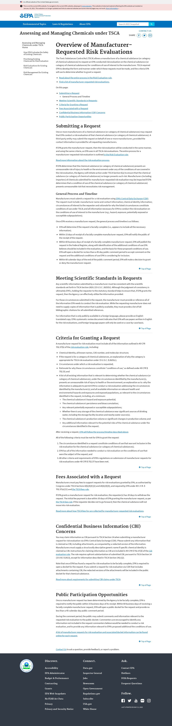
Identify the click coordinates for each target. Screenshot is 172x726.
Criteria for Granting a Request (73, 104)
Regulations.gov (91, 694)
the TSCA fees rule (80, 489)
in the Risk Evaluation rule (116, 154)
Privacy (49, 704)
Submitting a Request (69, 93)
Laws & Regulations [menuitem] (63, 24)
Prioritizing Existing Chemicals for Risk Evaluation (36, 60)
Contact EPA (127, 668)
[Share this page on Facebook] (139, 35)
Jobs (85, 678)
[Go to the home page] (26, 16)
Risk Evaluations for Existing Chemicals (35, 66)
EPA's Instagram (149, 700)
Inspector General (92, 673)
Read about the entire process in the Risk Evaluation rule (85, 77)
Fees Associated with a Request (73, 108)
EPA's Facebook (123, 700)
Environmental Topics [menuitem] (34, 24)
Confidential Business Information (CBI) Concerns (82, 112)
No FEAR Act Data (54, 699)
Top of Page (146, 268)
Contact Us (145, 30)
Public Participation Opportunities (75, 116)
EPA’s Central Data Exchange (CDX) (132, 198)
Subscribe (88, 699)
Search (152, 24)
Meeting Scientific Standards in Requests (78, 100)
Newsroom (88, 683)
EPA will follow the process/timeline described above (103, 431)
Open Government (93, 689)
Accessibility (51, 668)
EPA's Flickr (142, 700)
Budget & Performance (57, 678)
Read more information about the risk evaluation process (82, 160)
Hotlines (125, 673)
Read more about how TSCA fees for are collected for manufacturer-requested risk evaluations (100, 511)
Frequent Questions (131, 683)
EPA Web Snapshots (55, 694)
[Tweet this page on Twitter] (144, 35)
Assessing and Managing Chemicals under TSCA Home (33, 45)
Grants (48, 689)
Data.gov (87, 668)
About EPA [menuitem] (84, 24)
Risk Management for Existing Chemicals (36, 73)
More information (112, 8)
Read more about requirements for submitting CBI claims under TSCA (88, 579)
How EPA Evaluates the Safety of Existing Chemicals (36, 53)
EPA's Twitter (129, 700)
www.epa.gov (87, 6)
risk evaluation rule (79, 347)
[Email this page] (150, 35)
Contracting (51, 683)
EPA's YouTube (136, 700)
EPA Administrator (55, 673)
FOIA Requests (129, 678)
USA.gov (87, 704)
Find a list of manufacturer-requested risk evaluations (84, 81)
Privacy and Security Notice (59, 709)
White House (89, 709)
